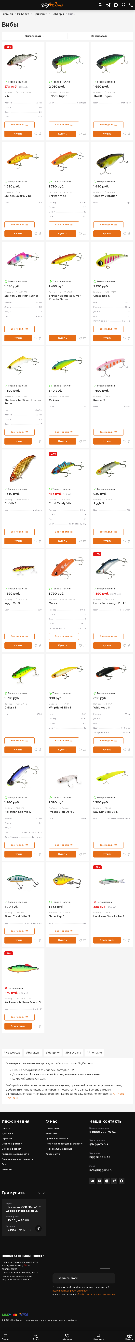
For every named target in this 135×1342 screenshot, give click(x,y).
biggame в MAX (100, 1157)
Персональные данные (59, 1149)
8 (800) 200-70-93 (102, 1132)
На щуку (54, 1053)
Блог (4, 1164)
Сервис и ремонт (12, 1144)
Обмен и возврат (12, 1149)
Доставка (7, 1134)
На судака (74, 1053)
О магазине (52, 1129)
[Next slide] (44, 1192)
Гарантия (7, 1139)
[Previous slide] (39, 1192)
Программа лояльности (15, 1154)
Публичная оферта (57, 1139)
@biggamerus (98, 1144)
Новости (7, 1169)
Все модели (17, 125)
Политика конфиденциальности (64, 1144)
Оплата (6, 1129)
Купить (18, 134)
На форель (13, 1053)
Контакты (51, 1134)
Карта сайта (53, 1154)
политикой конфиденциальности (71, 1291)
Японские (95, 1053)
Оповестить (107, 940)
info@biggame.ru (100, 1170)
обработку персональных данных (96, 1294)
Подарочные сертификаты (17, 1159)
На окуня (34, 1053)
